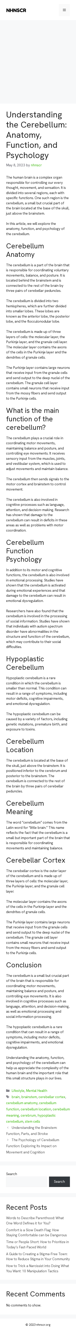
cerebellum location (36, 1109)
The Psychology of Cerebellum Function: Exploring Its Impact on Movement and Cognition (32, 1146)
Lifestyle (18, 1090)
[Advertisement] (38, 60)
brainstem (29, 1097)
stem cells (32, 1121)
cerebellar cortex (52, 1097)
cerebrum (28, 1115)
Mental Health (36, 1090)
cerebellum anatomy (21, 1103)
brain (16, 1097)
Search (11, 1174)
